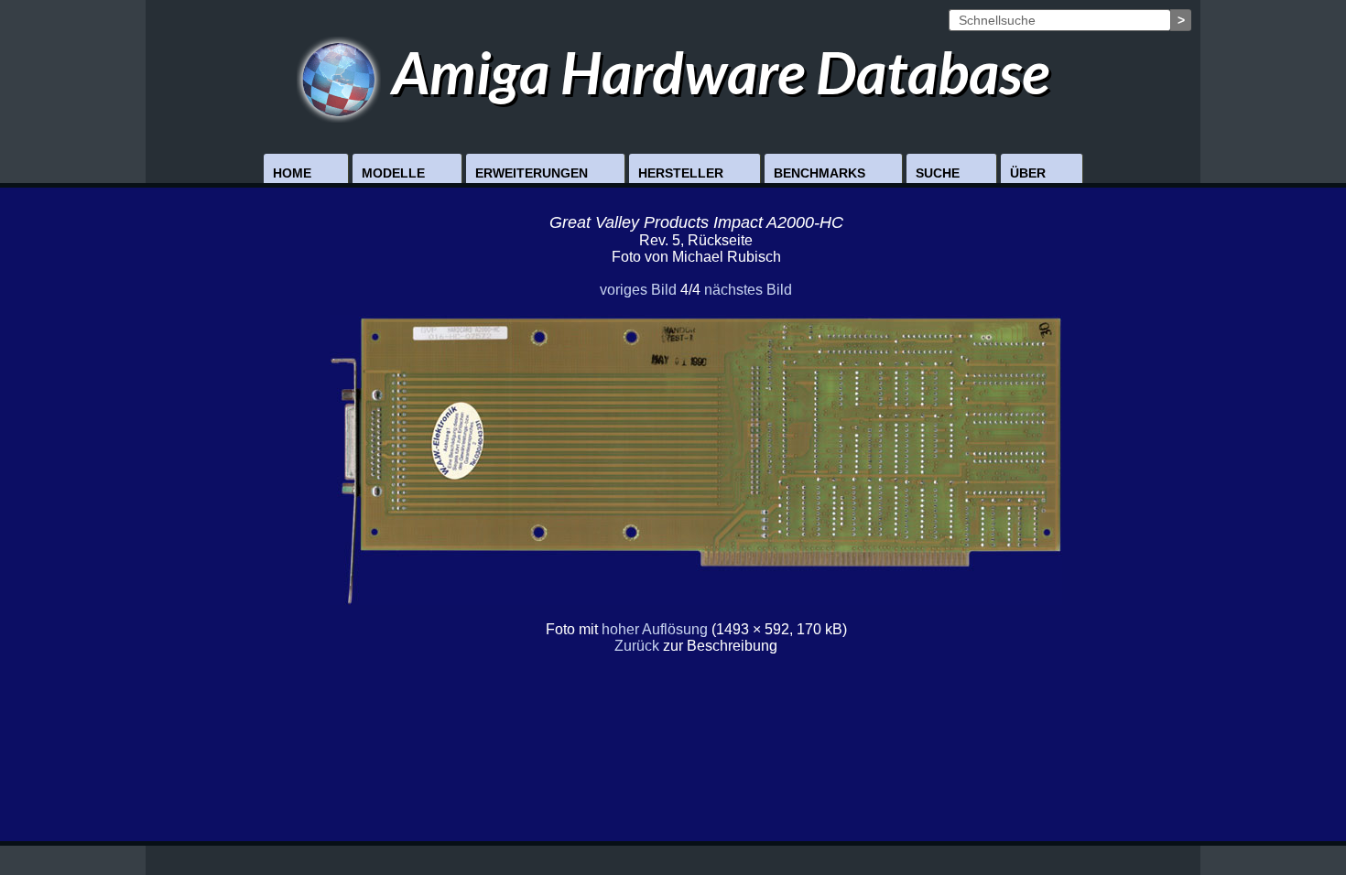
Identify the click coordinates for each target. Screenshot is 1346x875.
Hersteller (680, 173)
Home (292, 173)
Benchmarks (819, 173)
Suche (938, 173)
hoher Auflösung (655, 629)
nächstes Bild (748, 289)
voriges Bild (638, 289)
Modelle (393, 173)
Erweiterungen (531, 173)
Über (1028, 173)
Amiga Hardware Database (715, 72)
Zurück (636, 646)
